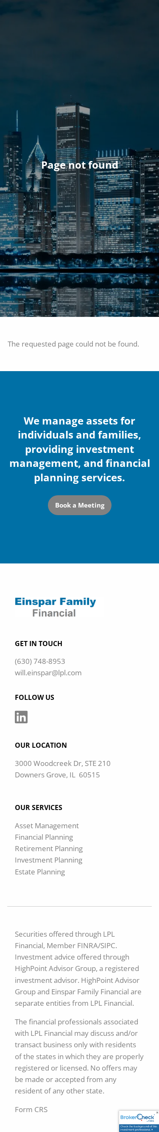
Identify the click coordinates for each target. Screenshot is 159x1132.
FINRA (87, 945)
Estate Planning (40, 872)
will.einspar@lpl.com (48, 672)
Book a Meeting (79, 505)
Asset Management (47, 825)
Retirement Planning (49, 848)
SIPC (107, 945)
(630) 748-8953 (40, 661)
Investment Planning (48, 860)
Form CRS (31, 1109)
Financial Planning (44, 837)
